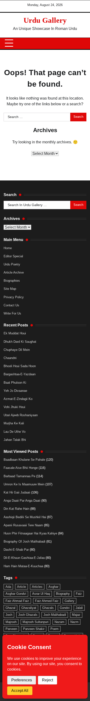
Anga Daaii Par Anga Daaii (22, 500)
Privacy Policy (14, 297)
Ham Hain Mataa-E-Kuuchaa (23, 566)
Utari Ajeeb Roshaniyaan (21, 415)
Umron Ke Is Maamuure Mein (24, 484)
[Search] (80, 43)
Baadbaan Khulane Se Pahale (24, 459)
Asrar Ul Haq (41, 593)
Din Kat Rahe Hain (16, 508)
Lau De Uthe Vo (14, 431)
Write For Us (12, 313)
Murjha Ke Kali (14, 423)
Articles (37, 587)
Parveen (11, 629)
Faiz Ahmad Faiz (17, 601)
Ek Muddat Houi (15, 333)
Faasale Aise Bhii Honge (21, 468)
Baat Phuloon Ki (15, 382)
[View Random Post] (72, 43)
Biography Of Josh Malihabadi (24, 541)
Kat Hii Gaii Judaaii (17, 492)
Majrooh (11, 622)
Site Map (10, 289)
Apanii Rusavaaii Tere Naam (23, 525)
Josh (9, 615)
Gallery (69, 601)
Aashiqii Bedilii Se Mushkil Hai (25, 517)
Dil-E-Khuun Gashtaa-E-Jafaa (24, 558)
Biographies (12, 280)
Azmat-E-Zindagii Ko (18, 399)
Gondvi (65, 608)
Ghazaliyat (28, 608)
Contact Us (11, 305)
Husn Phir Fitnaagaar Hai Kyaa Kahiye (30, 533)
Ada (8, 587)
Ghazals (48, 608)
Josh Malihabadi (54, 615)
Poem (54, 629)
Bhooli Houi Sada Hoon (20, 366)
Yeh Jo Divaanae (15, 391)
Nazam (59, 622)
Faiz (79, 593)
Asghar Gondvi (16, 593)
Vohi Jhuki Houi (14, 407)
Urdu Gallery (45, 20)
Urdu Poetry (12, 264)
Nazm (74, 622)
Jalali (79, 608)
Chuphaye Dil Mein (17, 350)
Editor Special (13, 256)
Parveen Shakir (33, 629)
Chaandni (10, 358)
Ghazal (10, 608)
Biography (63, 593)
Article (21, 587)
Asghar (53, 587)
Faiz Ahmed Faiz (47, 601)
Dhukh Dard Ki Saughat (20, 341)
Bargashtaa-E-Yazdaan (20, 374)
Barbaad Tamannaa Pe (19, 476)
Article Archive (14, 272)
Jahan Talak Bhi (15, 440)
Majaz (76, 615)
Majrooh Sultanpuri (35, 622)
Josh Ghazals (27, 615)
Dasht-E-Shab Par (16, 549)
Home (8, 248)
